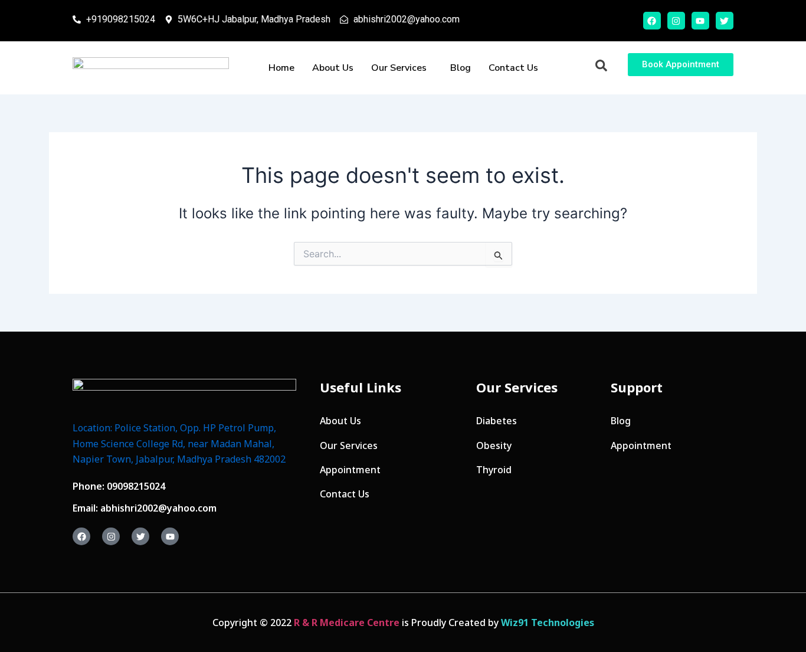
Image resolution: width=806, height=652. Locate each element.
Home (281, 67)
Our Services (399, 67)
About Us (332, 67)
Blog (460, 67)
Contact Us (513, 67)
